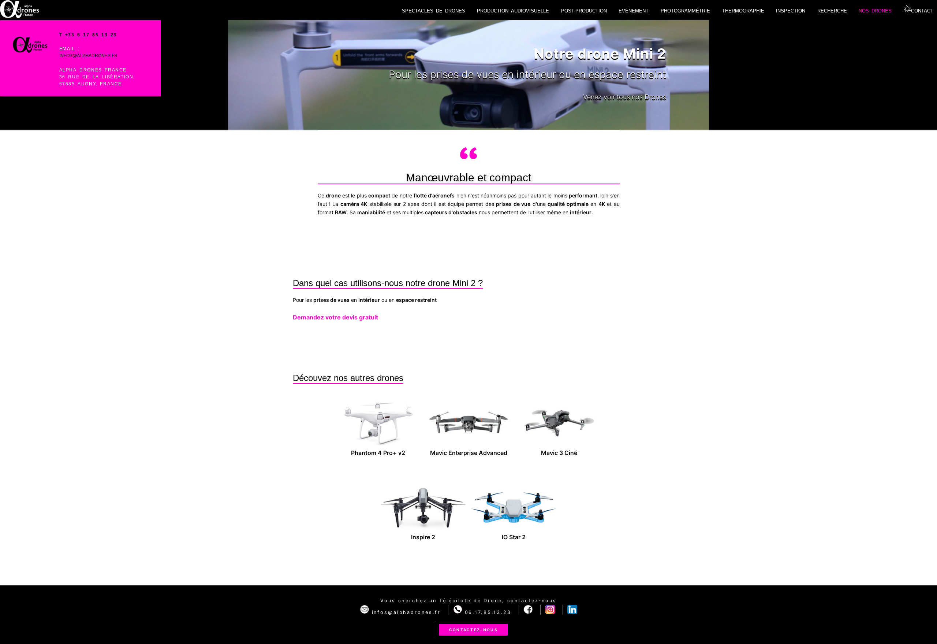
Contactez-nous (473, 630)
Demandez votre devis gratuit (335, 317)
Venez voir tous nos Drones (624, 97)
